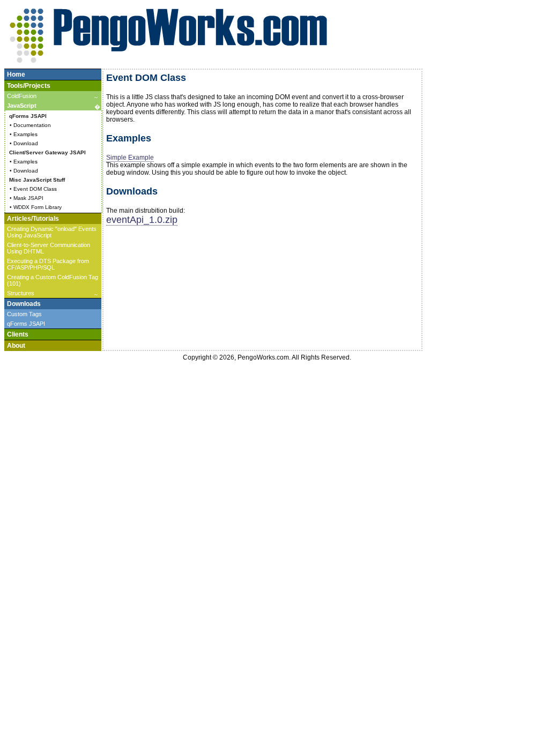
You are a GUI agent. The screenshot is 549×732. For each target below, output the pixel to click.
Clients (17, 334)
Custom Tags (24, 314)
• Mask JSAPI (26, 198)
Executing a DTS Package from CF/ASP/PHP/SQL (48, 264)
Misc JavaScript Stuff (37, 180)
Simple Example (130, 157)
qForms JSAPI (28, 116)
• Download (24, 143)
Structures (52, 294)
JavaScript (53, 106)
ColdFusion (52, 97)
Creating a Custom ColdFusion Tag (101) (52, 280)
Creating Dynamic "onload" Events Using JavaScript (52, 232)
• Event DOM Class (33, 189)
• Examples (24, 134)
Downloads (24, 304)
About (16, 345)
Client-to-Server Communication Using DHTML (48, 248)
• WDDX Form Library (36, 207)
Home (16, 74)
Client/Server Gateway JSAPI (47, 152)
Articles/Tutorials (33, 218)
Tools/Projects (28, 85)
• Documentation (30, 125)
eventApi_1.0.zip (141, 219)
